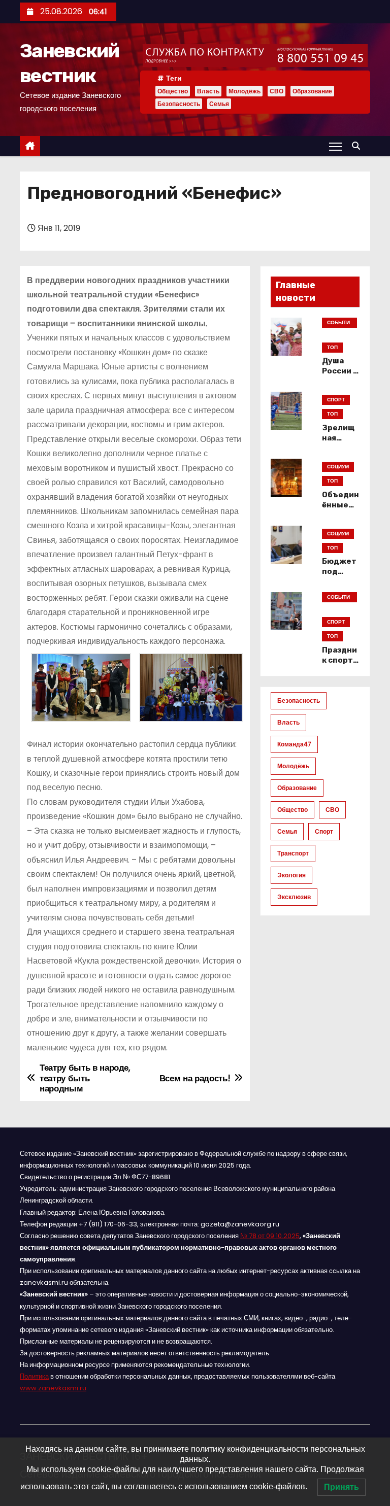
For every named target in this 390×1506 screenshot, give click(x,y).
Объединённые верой (340, 505)
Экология (291, 875)
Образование (312, 91)
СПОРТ (336, 399)
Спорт (324, 831)
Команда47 (294, 744)
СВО (276, 91)
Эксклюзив (294, 897)
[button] (358, 146)
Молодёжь (245, 91)
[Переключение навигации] (335, 146)
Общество (172, 91)
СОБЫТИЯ (338, 323)
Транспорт (293, 853)
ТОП (332, 347)
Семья (219, 103)
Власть (208, 91)
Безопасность (178, 103)
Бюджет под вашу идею (339, 576)
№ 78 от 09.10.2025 (270, 1236)
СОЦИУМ (338, 466)
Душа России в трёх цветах (340, 376)
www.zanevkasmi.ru (53, 1388)
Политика (34, 1376)
